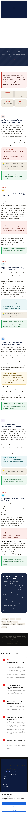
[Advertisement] (14, 33)
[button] (14, 8)
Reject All (14, 810)
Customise (14, 806)
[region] (14, 802)
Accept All (14, 803)
